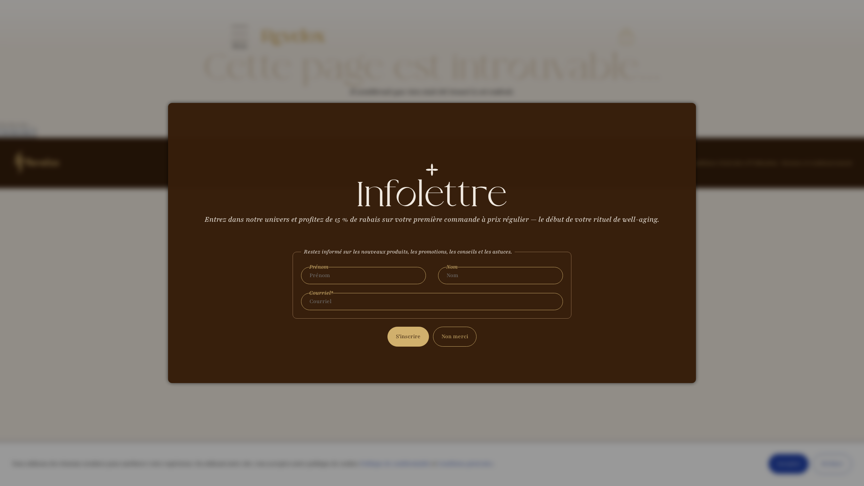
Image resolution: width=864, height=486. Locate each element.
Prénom (318, 267)
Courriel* (321, 293)
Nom (452, 267)
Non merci (454, 336)
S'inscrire (408, 336)
